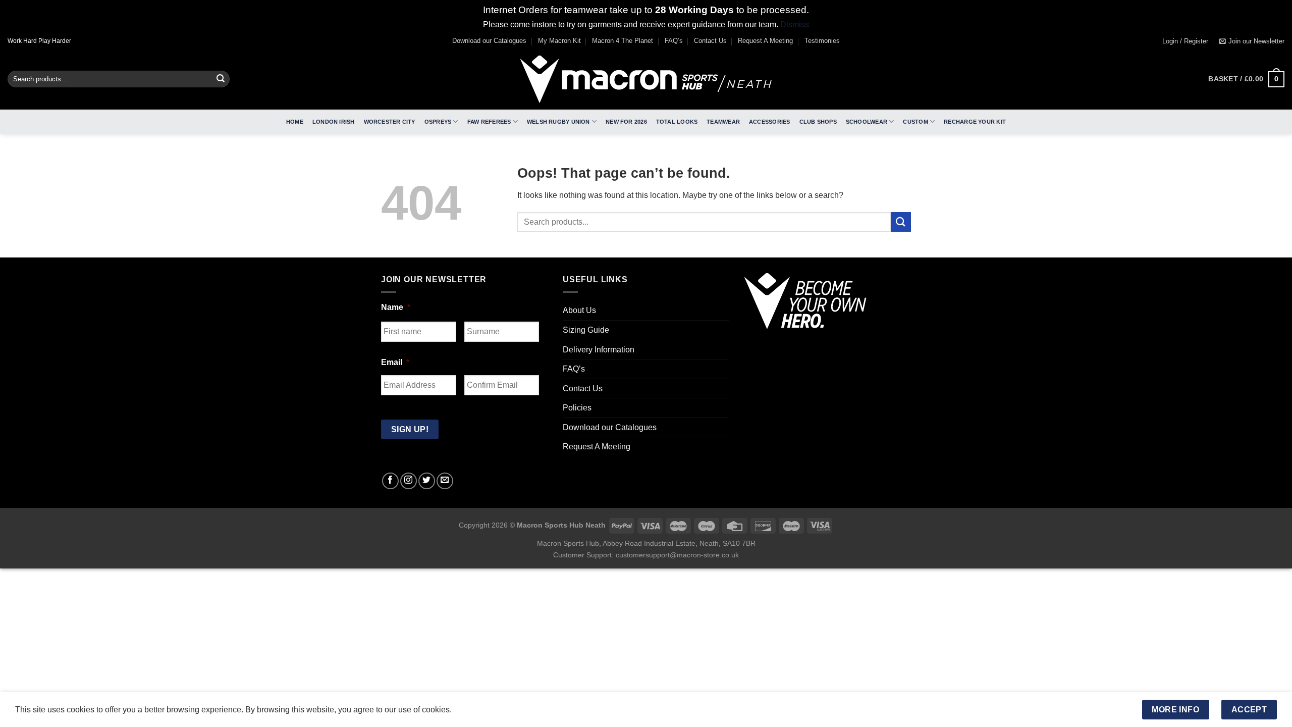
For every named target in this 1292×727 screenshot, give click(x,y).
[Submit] (220, 79)
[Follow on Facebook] (390, 481)
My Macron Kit (559, 40)
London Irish (333, 122)
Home (294, 122)
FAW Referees (489, 122)
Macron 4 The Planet (622, 40)
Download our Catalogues (489, 40)
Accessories (769, 122)
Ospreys (438, 122)
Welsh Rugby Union (558, 122)
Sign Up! (410, 429)
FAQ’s (674, 40)
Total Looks (676, 122)
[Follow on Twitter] (426, 481)
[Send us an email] (445, 481)
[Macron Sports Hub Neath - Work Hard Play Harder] (646, 79)
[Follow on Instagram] (408, 481)
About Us (579, 310)
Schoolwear (866, 122)
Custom (915, 122)
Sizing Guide (586, 330)
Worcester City (389, 122)
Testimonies (822, 40)
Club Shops (818, 122)
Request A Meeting (765, 40)
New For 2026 (626, 122)
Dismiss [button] (794, 24)
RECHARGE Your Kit (975, 122)
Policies (577, 407)
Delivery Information (598, 349)
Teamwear (723, 122)
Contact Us (710, 40)
